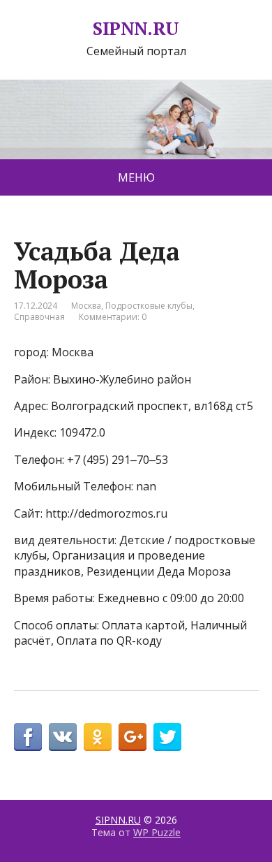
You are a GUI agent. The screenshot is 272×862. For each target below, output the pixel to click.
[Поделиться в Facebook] (28, 737)
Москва (86, 306)
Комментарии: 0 (112, 317)
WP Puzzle (157, 832)
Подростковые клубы (148, 306)
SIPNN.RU (136, 28)
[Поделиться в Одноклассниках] (98, 737)
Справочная (39, 317)
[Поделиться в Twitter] (167, 737)
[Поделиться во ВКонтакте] (63, 737)
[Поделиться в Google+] (132, 737)
